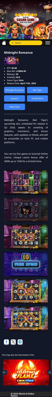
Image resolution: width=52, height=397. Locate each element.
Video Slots (14, 106)
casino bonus (30, 157)
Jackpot (14, 98)
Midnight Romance (14, 90)
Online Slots (37, 98)
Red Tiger (37, 90)
